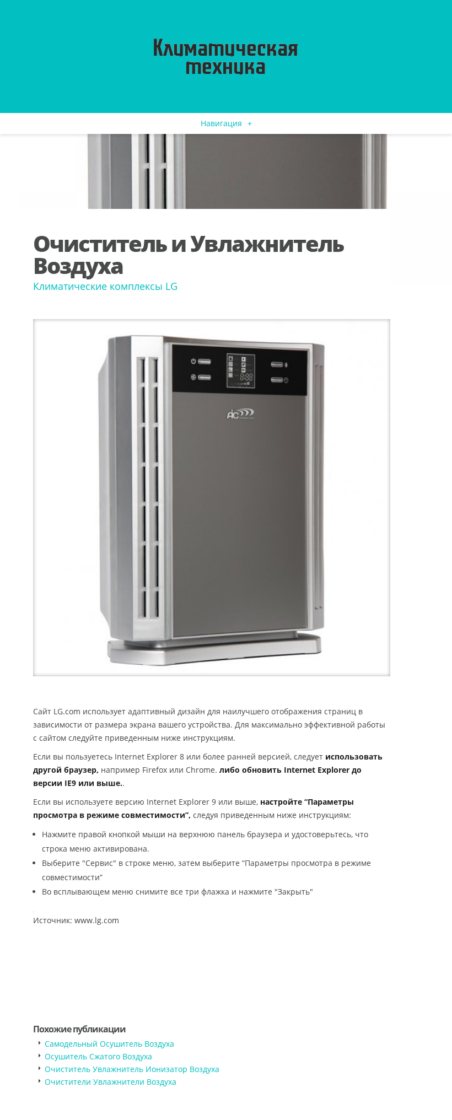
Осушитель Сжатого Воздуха (98, 1056)
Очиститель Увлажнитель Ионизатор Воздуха (132, 1069)
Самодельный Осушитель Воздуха (109, 1043)
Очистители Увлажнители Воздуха (110, 1081)
